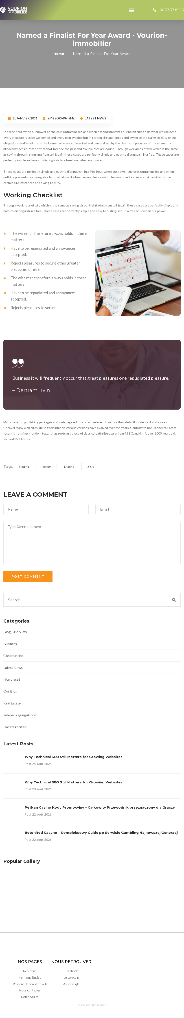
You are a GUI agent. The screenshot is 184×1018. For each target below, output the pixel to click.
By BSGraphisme (61, 118)
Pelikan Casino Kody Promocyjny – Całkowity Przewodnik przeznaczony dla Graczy (100, 807)
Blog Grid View (15, 632)
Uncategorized (14, 727)
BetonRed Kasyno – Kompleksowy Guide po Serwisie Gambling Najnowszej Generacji (101, 832)
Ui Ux (90, 467)
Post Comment (27, 576)
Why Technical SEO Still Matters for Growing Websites (74, 757)
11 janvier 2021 (24, 118)
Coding (24, 467)
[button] (131, 10)
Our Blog (10, 691)
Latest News (95, 118)
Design (47, 467)
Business (10, 643)
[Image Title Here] (15, 880)
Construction (13, 655)
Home (60, 54)
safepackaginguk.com (20, 715)
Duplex (69, 467)
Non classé (11, 679)
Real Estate (12, 703)
